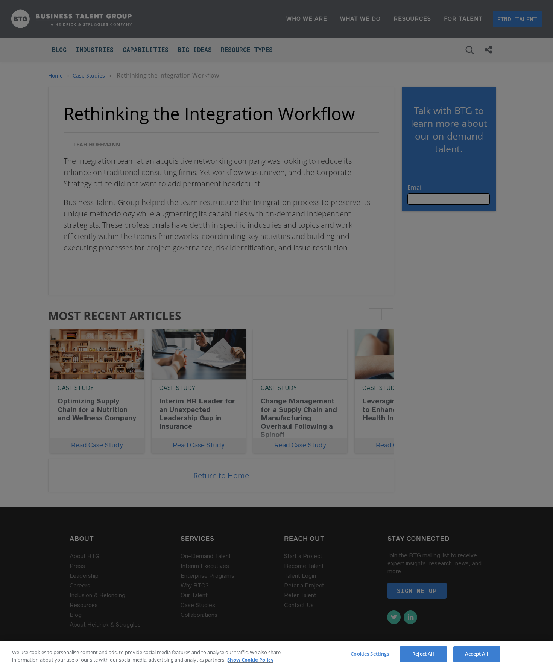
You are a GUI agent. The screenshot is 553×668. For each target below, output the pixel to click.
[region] (276, 654)
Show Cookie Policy (250, 659)
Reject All (423, 653)
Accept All (476, 653)
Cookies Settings (370, 653)
